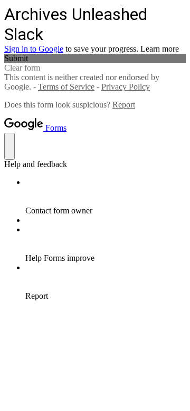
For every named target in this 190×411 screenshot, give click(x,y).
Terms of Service (66, 86)
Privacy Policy (125, 86)
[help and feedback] (9, 146)
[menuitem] (105, 197)
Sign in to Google (33, 48)
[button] (95, 58)
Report (123, 104)
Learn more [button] (159, 48)
